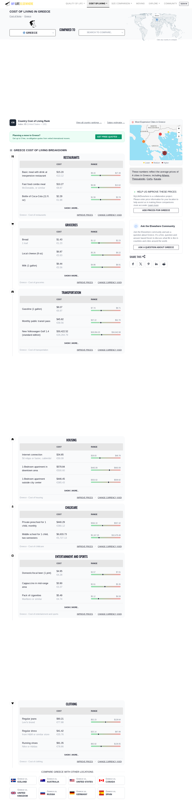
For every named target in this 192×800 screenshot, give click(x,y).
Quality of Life (74, 3)
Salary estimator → (116, 122)
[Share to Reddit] (164, 264)
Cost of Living (97, 3)
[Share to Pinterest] (148, 264)
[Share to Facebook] (133, 264)
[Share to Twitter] (140, 264)
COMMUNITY (170, 3)
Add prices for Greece (156, 210)
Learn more (153, 205)
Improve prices (85, 215)
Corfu (149, 179)
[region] (156, 142)
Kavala (157, 179)
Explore (153, 3)
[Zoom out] (179, 132)
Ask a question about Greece (156, 247)
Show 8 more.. (71, 276)
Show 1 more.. (71, 208)
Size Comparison (120, 3)
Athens (165, 175)
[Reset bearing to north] (179, 137)
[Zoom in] (179, 128)
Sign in (183, 4)
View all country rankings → (89, 122)
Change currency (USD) (110, 215)
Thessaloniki (138, 179)
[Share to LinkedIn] (156, 264)
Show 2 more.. (71, 607)
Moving (140, 3)
